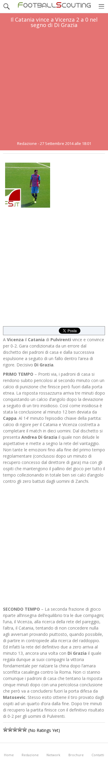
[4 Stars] (19, 729)
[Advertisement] (54, 85)
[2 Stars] (10, 729)
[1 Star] (5, 729)
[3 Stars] (15, 729)
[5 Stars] (24, 729)
